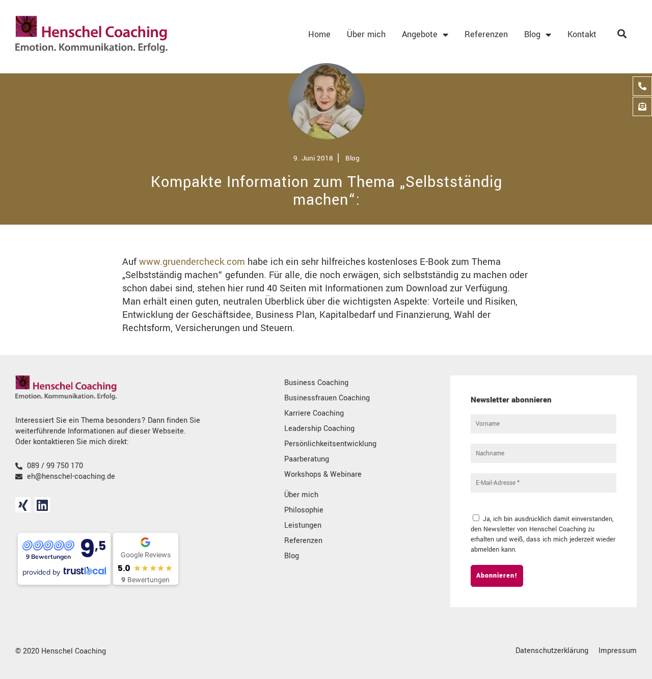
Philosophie (303, 510)
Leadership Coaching (319, 428)
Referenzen (486, 34)
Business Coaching (316, 382)
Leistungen (302, 525)
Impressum (618, 650)
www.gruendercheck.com (192, 261)
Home (319, 34)
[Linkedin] (42, 504)
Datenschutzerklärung (551, 650)
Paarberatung (306, 459)
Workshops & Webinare (323, 474)
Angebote (420, 34)
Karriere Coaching (314, 413)
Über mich (366, 34)
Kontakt (581, 34)
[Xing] (23, 504)
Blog (532, 34)
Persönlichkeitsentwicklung (330, 444)
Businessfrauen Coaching (327, 398)
